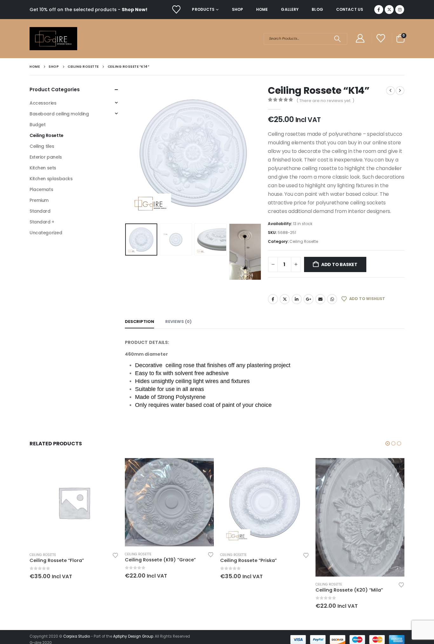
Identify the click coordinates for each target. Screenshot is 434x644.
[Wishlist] (176, 9)
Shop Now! (134, 9)
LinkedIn (297, 299)
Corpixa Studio (76, 636)
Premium (39, 200)
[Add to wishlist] (115, 555)
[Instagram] (399, 9)
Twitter (285, 299)
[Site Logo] (53, 38)
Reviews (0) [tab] (178, 322)
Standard (40, 211)
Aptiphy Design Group (133, 636)
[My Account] (360, 38)
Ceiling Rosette (303, 241)
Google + (308, 299)
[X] (389, 9)
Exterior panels (46, 157)
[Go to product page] (74, 502)
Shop (237, 9)
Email (320, 299)
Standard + (42, 222)
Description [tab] (139, 322)
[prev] (390, 90)
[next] (400, 90)
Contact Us (349, 9)
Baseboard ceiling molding (59, 114)
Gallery (290, 9)
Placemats (41, 189)
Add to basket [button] (108, 468)
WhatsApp (332, 299)
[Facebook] (378, 9)
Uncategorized (46, 233)
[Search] (337, 38)
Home (262, 9)
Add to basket (339, 264)
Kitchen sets (43, 168)
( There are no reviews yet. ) (325, 101)
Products (203, 9)
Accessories (43, 103)
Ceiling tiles (42, 146)
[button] (126, 153)
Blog (317, 9)
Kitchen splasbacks (51, 178)
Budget (37, 124)
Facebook (273, 299)
